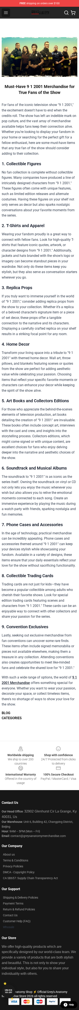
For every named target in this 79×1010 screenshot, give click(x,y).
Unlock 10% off (8, 991)
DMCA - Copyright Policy (19, 872)
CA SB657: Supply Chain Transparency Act (30, 878)
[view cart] (73, 12)
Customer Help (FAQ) (17, 921)
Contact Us (10, 915)
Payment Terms (13, 903)
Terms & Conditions (15, 860)
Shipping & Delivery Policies (20, 897)
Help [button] (71, 1004)
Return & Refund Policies (19, 909)
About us (9, 854)
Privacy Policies (13, 866)
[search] (66, 12)
